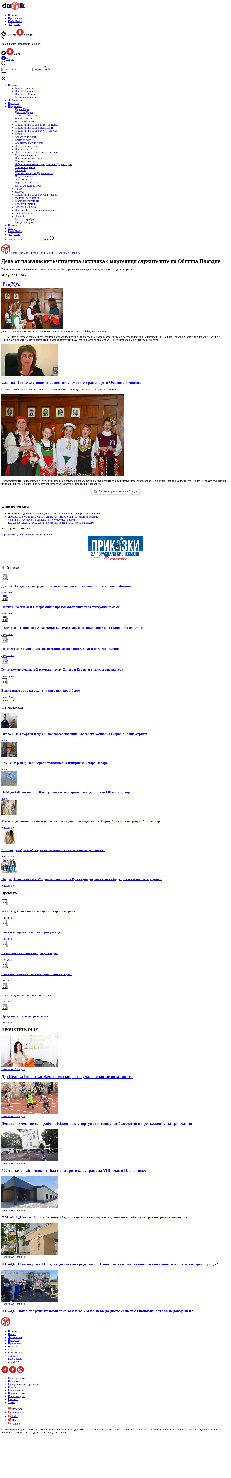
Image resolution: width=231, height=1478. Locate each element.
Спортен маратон (25, 167)
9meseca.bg (7, 827)
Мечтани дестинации (27, 197)
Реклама (13, 1399)
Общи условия (16, 1378)
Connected (20, 216)
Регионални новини (26, 97)
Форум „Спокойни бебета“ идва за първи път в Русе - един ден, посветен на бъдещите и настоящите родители (81, 879)
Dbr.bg (15, 1420)
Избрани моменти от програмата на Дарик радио (43, 164)
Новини (12, 15)
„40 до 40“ (14, 24)
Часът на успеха (24, 213)
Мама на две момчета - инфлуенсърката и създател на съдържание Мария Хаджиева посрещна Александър (80, 821)
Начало (12, 1334)
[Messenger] (8, 280)
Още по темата (23, 179)
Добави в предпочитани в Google (117, 491)
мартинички (8, 534)
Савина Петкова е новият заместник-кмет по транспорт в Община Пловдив (71, 382)
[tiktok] (5, 1372)
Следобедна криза (25, 206)
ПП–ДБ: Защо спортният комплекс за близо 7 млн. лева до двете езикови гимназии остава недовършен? (97, 1311)
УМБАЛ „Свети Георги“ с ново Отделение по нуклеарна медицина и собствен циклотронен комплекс (95, 1217)
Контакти (13, 1387)
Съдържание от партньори (23, 1384)
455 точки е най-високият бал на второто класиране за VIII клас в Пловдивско (73, 1170)
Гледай (10, 59)
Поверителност (17, 1381)
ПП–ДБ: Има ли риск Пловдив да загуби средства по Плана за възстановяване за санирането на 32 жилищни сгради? (109, 1264)
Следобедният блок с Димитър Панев (36, 124)
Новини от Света (25, 94)
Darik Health (15, 21)
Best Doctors (15, 1358)
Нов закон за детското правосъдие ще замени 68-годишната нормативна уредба (54, 513)
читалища (27, 534)
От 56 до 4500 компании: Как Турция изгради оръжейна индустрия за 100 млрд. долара (66, 792)
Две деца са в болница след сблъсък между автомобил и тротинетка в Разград (53, 516)
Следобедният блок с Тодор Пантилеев (37, 152)
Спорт (11, 228)
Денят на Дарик (24, 112)
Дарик (14, 252)
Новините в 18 (23, 118)
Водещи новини (24, 88)
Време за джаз (23, 139)
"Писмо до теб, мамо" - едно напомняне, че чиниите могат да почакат (53, 850)
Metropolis (20, 170)
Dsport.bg (16, 1408)
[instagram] (20, 1372)
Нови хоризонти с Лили (29, 158)
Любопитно (15, 100)
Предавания (15, 18)
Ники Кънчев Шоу (26, 121)
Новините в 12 (23, 149)
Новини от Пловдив (68, 252)
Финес (18, 188)
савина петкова (43, 534)
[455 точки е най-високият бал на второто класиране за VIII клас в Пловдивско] (29, 1160)
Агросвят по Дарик (26, 136)
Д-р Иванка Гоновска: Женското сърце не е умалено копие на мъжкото (67, 1076)
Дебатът (19, 191)
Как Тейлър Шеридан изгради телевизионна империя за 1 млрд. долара (54, 763)
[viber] (18, 285)
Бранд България (24, 222)
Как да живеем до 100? (28, 185)
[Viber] (3, 280)
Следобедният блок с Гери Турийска (36, 130)
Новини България (25, 91)
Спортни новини (25, 161)
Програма (13, 103)
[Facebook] (13, 280)
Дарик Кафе (22, 109)
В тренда (20, 133)
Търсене (13, 1355)
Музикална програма (27, 155)
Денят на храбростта (27, 219)
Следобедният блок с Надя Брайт (34, 127)
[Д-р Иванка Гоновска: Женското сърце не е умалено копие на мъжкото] (29, 1066)
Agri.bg (15, 1423)
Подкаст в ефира (24, 176)
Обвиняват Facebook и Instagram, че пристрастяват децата (41, 519)
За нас (11, 1402)
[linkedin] (8, 285)
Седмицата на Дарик (27, 115)
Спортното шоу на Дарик (29, 142)
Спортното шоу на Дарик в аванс (34, 173)
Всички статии (16, 1393)
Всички (6, 700)
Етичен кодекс (16, 1390)
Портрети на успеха (26, 182)
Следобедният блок (26, 145)
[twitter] (13, 285)
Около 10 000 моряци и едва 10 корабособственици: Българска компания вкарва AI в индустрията (74, 734)
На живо (13, 225)
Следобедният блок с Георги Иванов (36, 194)
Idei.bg (15, 1416)
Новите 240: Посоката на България (35, 210)
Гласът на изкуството (27, 200)
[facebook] (3, 285)
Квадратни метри (25, 203)
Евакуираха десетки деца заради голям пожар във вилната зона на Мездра (51, 522)
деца (18, 534)
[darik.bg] (13, 9)
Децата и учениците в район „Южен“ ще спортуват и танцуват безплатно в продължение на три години (96, 1123)
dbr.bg (4, 740)
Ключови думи (16, 1396)
